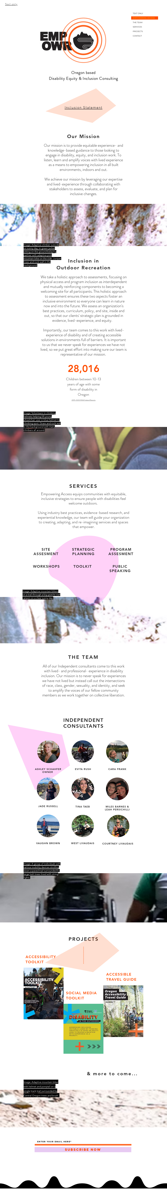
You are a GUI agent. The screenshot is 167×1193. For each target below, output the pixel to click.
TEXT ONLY (138, 13)
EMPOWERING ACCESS (144, 18)
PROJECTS (138, 31)
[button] (83, 108)
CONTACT (137, 36)
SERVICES (137, 27)
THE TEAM (137, 22)
